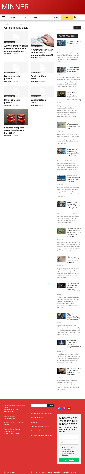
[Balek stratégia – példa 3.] (42, 68)
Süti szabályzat (9, 431)
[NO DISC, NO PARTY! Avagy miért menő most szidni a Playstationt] (61, 43)
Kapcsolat (34, 422)
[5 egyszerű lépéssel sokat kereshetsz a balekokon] (16, 117)
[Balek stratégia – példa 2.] (16, 91)
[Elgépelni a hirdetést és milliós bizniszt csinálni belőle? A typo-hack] (61, 125)
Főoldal (31, 472)
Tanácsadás (65, 472)
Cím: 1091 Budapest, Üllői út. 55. (41, 435)
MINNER (15, 6)
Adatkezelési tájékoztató (12, 429)
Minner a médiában (37, 431)
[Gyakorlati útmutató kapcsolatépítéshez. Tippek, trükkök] (61, 70)
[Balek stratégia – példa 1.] (42, 91)
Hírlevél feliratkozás (37, 418)
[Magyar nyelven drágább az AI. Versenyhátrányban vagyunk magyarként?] (61, 151)
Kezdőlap (7, 24)
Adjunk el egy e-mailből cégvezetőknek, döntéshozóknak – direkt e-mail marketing (74, 96)
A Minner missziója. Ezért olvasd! (41, 413)
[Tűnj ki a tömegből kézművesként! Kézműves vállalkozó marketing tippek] (61, 204)
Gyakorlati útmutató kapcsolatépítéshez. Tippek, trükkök (73, 69)
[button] (75, 17)
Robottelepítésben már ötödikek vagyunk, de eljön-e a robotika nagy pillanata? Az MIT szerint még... (74, 232)
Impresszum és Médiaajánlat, (40, 426)
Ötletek (50, 472)
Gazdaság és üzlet (9, 42)
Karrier (6, 424)
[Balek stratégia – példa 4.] (16, 68)
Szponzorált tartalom (36, 46)
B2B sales (57, 472)
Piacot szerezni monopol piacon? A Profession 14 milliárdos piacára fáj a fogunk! (74, 344)
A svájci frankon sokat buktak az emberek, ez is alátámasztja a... (16, 48)
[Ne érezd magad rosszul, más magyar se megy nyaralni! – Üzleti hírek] (61, 178)
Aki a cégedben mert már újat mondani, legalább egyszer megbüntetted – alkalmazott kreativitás (74, 287)
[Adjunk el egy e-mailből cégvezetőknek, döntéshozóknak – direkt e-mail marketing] (61, 94)
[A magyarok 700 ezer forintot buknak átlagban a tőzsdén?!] (42, 39)
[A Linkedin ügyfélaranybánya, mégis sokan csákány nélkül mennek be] (61, 316)
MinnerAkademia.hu (10, 418)
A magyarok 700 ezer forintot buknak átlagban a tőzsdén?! (42, 52)
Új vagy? (37, 472)
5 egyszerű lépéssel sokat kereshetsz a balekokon (14, 130)
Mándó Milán (7, 53)
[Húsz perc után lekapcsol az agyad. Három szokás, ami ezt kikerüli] (61, 259)
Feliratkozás (69, 460)
